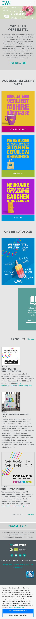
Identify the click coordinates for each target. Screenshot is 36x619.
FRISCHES (14, 560)
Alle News (30, 339)
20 (21, 514)
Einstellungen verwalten (18, 615)
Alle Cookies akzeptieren (18, 611)
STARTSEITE (5, 560)
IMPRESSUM (23, 560)
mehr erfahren (18, 63)
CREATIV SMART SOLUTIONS (14, 565)
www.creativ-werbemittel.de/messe (15, 506)
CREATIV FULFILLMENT (22, 566)
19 (18, 514)
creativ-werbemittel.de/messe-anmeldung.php (16, 384)
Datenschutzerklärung (16, 608)
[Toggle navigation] (31, 3)
